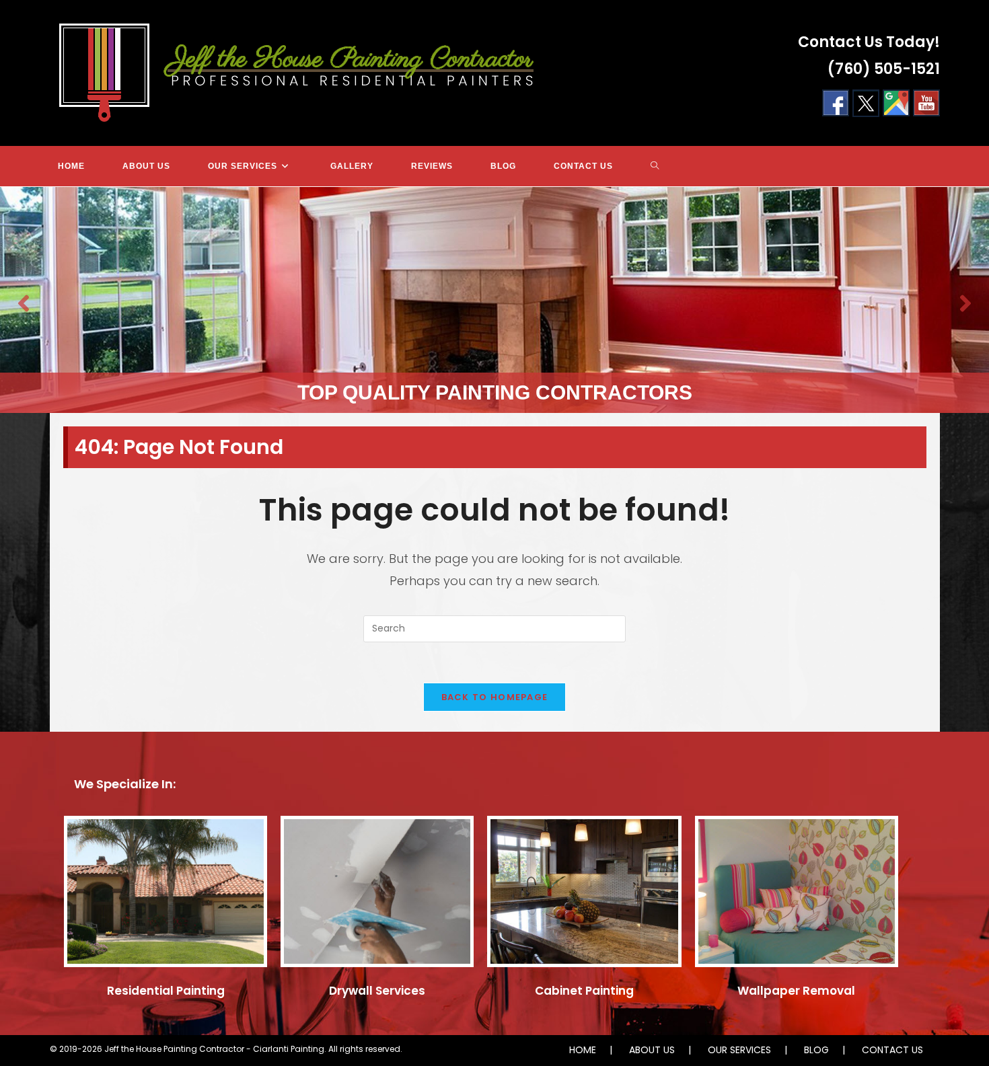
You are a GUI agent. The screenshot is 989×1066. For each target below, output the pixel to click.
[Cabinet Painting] (584, 897)
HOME (582, 1050)
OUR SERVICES (739, 1050)
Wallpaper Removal (796, 991)
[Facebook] (835, 102)
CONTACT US (892, 1050)
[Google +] (896, 102)
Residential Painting (166, 991)
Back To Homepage (494, 697)
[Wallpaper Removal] (796, 897)
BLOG (816, 1050)
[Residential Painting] (165, 897)
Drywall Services (377, 991)
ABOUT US (652, 1050)
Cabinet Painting (584, 991)
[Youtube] (926, 102)
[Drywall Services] (377, 897)
